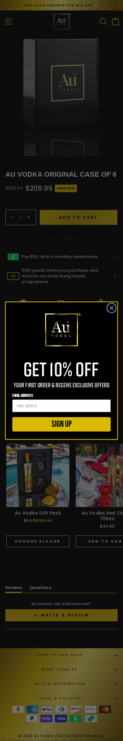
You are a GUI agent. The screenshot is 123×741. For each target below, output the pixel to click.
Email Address (22, 395)
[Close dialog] (111, 307)
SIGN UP (61, 424)
